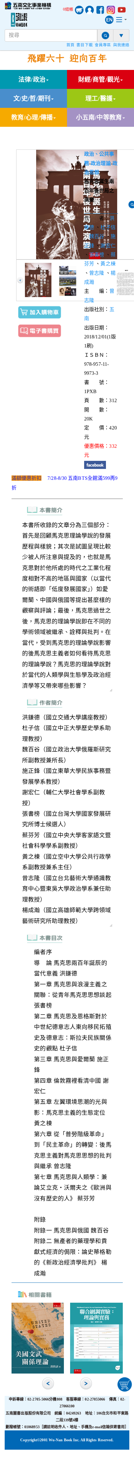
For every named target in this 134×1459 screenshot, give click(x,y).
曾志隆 (96, 273)
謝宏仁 (107, 245)
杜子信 (107, 227)
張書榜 (96, 254)
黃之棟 (107, 263)
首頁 (70, 45)
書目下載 (84, 45)
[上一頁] (20, 280)
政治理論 (101, 163)
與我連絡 (121, 45)
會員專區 (103, 45)
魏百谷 (96, 236)
